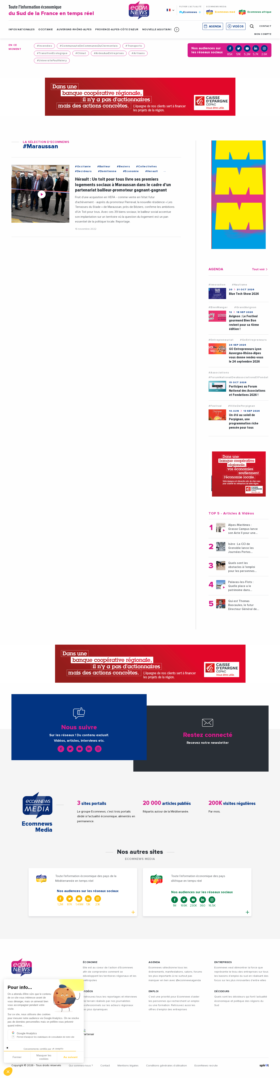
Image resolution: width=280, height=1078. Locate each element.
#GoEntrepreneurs (253, 340)
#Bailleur (103, 166)
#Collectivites (146, 166)
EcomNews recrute (206, 1065)
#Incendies (44, 46)
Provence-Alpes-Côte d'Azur (116, 29)
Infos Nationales (21, 29)
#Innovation (217, 284)
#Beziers (123, 166)
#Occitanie (83, 166)
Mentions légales (128, 1065)
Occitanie (45, 29)
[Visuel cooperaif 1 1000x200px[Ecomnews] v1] (140, 97)
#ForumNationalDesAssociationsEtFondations (241, 377)
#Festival (215, 406)
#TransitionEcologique (52, 53)
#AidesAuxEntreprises (109, 53)
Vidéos (238, 26)
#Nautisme (239, 284)
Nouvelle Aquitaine (157, 29)
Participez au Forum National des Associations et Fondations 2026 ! (247, 390)
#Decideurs (83, 171)
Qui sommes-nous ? (81, 1065)
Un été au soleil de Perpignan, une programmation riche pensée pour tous (243, 421)
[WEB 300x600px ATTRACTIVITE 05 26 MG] (238, 194)
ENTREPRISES (223, 962)
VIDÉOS (88, 991)
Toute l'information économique (51, 10)
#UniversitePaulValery (52, 60)
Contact (105, 1065)
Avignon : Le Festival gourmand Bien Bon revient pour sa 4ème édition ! (244, 322)
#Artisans (138, 53)
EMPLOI (154, 991)
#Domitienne (107, 171)
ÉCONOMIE (90, 962)
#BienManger (218, 307)
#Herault (151, 171)
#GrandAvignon (245, 307)
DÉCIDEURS (222, 991)
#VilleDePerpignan (241, 406)
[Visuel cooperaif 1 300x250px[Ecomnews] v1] (238, 474)
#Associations (219, 372)
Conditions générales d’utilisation (166, 1065)
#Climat (80, 53)
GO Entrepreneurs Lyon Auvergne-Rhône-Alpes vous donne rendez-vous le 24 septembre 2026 (246, 355)
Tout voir (258, 269)
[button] (176, 29)
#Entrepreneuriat (221, 340)
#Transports (134, 46)
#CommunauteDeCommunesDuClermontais (89, 46)
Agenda (215, 26)
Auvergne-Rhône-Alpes (74, 29)
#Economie (131, 171)
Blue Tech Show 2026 (244, 294)
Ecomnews (188, 12)
